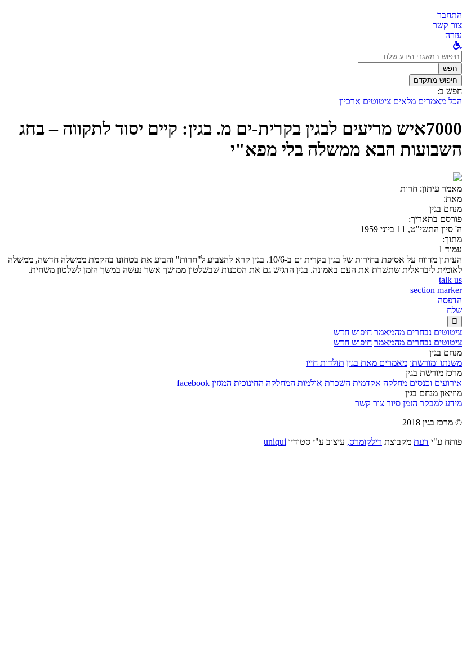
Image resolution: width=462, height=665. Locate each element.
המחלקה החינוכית (264, 383)
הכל (455, 101)
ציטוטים (377, 101)
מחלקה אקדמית (380, 383)
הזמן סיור (400, 403)
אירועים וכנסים (436, 383)
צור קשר (369, 403)
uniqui (275, 441)
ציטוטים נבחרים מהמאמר (418, 332)
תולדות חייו (325, 362)
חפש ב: (449, 91)
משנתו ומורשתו (436, 362)
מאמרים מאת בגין (376, 362)
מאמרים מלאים (419, 101)
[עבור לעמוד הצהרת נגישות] (457, 45)
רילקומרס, (364, 441)
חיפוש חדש (353, 332)
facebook (193, 383)
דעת (421, 441)
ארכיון (350, 101)
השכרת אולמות (323, 383)
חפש (450, 68)
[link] (447, 25)
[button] (449, 15)
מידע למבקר (439, 403)
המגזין (222, 383)
